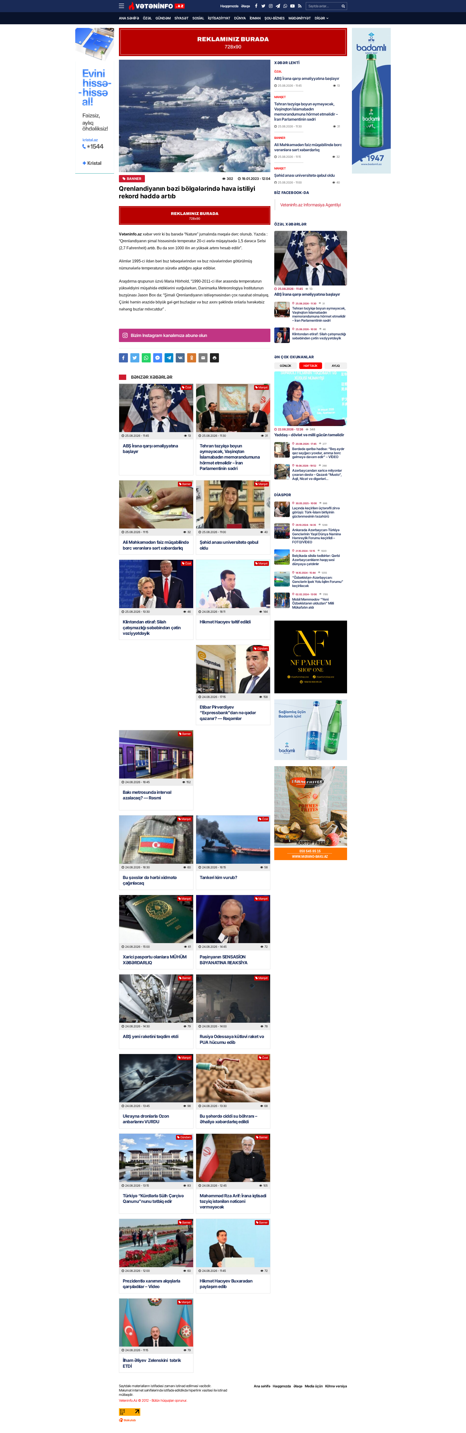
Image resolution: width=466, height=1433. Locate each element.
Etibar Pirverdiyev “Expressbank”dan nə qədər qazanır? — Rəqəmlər (228, 712)
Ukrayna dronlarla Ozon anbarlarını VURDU (146, 1119)
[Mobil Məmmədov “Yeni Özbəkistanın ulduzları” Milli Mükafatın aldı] (282, 600)
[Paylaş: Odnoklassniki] (191, 357)
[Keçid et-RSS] (299, 6)
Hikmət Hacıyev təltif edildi (225, 621)
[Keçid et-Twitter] (263, 6)
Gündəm (163, 18)
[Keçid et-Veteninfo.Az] (157, 6)
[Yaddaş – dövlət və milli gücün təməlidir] (310, 398)
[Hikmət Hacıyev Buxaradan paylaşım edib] (233, 1246)
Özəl (147, 18)
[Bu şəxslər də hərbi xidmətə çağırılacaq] (156, 843)
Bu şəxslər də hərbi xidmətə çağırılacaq (150, 880)
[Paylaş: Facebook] (123, 357)
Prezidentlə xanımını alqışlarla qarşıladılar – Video (151, 1283)
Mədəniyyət (300, 18)
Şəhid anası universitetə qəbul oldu (229, 545)
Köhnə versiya (336, 1386)
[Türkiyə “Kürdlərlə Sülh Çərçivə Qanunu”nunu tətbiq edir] (156, 1161)
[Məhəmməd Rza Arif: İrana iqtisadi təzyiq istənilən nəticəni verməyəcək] (233, 1161)
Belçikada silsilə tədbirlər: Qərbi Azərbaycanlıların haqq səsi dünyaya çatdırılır (316, 559)
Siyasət (182, 18)
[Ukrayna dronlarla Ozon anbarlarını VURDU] (156, 1082)
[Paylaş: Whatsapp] (146, 357)
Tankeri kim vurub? (218, 877)
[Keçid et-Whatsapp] (285, 6)
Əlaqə (297, 1386)
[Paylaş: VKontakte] (180, 357)
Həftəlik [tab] (310, 366)
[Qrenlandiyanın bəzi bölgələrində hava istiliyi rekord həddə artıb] (194, 116)
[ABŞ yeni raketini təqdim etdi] (156, 1002)
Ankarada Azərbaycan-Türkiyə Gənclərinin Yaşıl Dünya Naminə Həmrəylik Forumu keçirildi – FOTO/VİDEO (316, 536)
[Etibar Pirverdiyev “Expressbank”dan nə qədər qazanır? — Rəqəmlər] (233, 673)
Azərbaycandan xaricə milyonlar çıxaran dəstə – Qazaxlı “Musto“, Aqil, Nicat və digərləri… (317, 474)
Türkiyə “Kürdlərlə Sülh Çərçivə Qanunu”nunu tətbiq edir (153, 1198)
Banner (134, 178)
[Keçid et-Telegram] (278, 6)
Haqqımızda (282, 1386)
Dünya (240, 18)
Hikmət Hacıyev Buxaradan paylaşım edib (226, 1283)
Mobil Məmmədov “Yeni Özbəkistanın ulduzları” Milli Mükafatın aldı (313, 603)
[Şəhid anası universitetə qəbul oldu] (233, 508)
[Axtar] (343, 6)
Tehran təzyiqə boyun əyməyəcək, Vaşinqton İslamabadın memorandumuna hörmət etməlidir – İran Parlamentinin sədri (230, 457)
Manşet (263, 387)
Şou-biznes (275, 18)
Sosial (198, 18)
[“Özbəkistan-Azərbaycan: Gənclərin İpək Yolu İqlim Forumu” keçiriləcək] (282, 579)
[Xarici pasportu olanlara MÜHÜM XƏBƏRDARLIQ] (156, 923)
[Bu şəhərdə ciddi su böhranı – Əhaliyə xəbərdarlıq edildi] (233, 1082)
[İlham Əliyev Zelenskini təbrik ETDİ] (156, 1326)
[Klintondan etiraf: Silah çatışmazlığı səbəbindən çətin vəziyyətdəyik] (156, 587)
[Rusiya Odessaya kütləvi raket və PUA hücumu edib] (233, 1002)
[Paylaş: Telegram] (169, 357)
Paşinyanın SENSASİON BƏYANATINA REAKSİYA (223, 959)
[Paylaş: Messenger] (157, 357)
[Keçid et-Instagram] (270, 6)
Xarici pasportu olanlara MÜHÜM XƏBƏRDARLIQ (155, 959)
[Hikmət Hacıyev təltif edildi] (233, 587)
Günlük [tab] (285, 366)
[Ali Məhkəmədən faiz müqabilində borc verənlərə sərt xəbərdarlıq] (156, 508)
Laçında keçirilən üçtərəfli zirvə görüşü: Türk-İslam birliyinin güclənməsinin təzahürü (316, 512)
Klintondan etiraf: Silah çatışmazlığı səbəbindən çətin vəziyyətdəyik (152, 627)
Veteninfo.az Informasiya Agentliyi (310, 204)
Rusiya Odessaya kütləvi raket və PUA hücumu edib (232, 1039)
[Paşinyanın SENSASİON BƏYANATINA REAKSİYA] (233, 923)
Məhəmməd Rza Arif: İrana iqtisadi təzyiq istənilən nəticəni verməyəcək (233, 1201)
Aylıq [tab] (336, 366)
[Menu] (124, 6)
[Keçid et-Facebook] (256, 6)
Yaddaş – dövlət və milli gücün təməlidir (309, 434)
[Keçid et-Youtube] (292, 6)
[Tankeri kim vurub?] (233, 843)
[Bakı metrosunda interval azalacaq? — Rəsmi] (156, 758)
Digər (320, 18)
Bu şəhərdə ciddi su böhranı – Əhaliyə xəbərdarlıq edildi (228, 1119)
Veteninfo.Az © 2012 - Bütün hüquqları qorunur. (153, 1400)
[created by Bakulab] (233, 1420)
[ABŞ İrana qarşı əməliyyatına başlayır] (156, 411)
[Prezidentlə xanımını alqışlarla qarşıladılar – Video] (156, 1246)
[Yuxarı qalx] (452, 1419)
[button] (214, 357)
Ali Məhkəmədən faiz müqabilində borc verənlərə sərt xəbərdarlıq (156, 545)
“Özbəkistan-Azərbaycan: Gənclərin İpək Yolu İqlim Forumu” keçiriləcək (317, 581)
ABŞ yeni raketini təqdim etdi (150, 1036)
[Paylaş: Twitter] (134, 357)
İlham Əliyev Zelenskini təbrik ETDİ (152, 1363)
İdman (255, 18)
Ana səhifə (129, 18)
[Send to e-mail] (203, 357)
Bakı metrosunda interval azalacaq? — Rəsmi (147, 795)
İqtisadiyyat (219, 18)
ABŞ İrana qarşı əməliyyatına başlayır (150, 448)
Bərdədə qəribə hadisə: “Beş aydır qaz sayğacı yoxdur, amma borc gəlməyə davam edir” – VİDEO (318, 453)
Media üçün (314, 1386)
